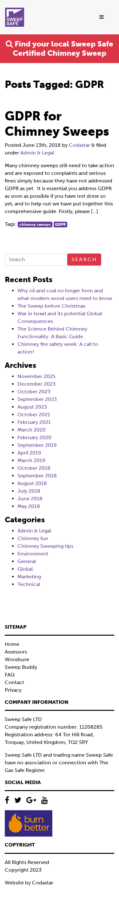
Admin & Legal (37, 153)
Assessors (16, 652)
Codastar (79, 145)
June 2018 (30, 499)
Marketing (29, 577)
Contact (14, 682)
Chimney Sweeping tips (45, 546)
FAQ (10, 675)
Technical (28, 584)
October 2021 (33, 414)
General (26, 561)
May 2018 (28, 506)
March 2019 (31, 460)
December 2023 (36, 384)
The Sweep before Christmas (51, 306)
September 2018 (37, 476)
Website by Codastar (29, 883)
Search (84, 259)
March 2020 (31, 430)
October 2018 (33, 468)
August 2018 (32, 483)
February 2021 (34, 422)
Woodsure (17, 659)
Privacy (13, 690)
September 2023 (37, 399)
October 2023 (33, 392)
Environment (32, 554)
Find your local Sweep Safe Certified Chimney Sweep (63, 48)
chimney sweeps (35, 224)
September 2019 (37, 445)
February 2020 (34, 437)
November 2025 (36, 376)
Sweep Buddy (21, 667)
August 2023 (32, 407)
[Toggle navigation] (102, 17)
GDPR (60, 224)
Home (12, 644)
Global (25, 569)
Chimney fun (32, 538)
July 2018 (28, 491)
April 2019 (29, 453)
